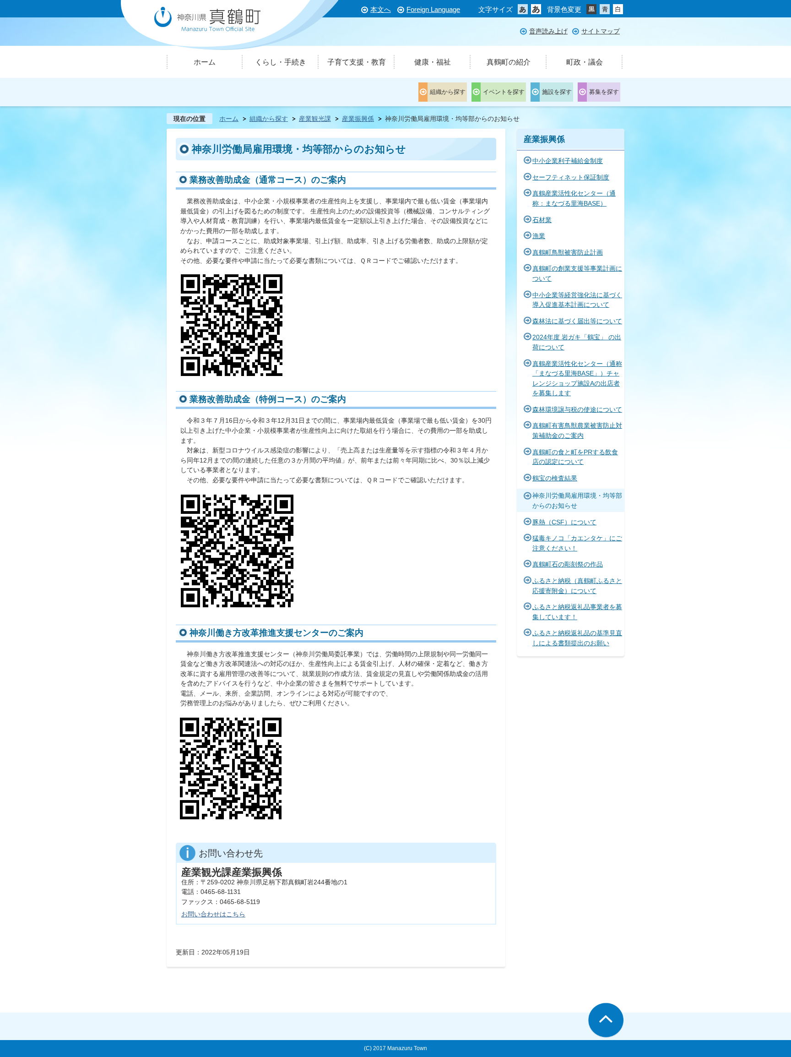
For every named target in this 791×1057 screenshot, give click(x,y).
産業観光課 (315, 118)
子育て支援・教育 (356, 62)
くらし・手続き (280, 62)
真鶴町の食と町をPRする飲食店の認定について (575, 457)
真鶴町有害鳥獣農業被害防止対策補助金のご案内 (577, 430)
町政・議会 (584, 62)
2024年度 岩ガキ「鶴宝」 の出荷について (576, 342)
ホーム (205, 62)
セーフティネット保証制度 (570, 177)
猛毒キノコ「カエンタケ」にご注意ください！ (577, 543)
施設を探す (557, 91)
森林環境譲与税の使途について (577, 409)
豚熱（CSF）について (564, 522)
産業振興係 (358, 118)
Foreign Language (433, 9)
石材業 (542, 219)
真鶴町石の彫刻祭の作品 (567, 564)
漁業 (538, 236)
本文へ (380, 9)
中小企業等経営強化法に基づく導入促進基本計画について (577, 300)
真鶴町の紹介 (509, 62)
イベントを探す (504, 91)
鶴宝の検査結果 (554, 478)
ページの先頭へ (605, 1020)
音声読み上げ (548, 31)
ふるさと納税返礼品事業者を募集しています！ (577, 612)
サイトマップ (600, 31)
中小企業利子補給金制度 (567, 160)
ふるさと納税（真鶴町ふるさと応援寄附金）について (577, 585)
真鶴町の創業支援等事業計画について (577, 273)
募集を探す (604, 91)
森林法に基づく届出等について (577, 321)
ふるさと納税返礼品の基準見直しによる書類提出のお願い (577, 638)
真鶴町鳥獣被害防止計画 (567, 252)
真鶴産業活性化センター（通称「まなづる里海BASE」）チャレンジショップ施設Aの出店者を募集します (577, 378)
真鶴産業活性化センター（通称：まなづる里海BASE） (574, 198)
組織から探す (448, 91)
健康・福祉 (432, 62)
